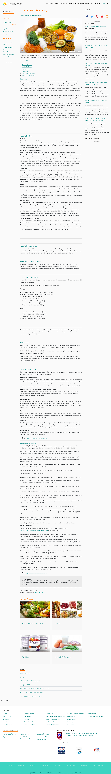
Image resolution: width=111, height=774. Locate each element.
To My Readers (25, 685)
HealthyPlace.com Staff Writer (31, 15)
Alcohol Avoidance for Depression (32, 692)
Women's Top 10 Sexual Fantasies (95, 27)
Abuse (5, 714)
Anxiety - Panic (7, 725)
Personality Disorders (52, 725)
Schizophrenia (71, 719)
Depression (27, 716)
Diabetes (27, 719)
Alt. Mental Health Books (8, 48)
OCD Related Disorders (53, 719)
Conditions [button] (49, 3)
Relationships (71, 716)
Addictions (6, 719)
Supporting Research (28, 75)
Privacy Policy (71, 765)
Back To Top (4, 700)
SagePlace (6, 29)
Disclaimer (84, 765)
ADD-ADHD (7, 716)
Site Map (9, 765)
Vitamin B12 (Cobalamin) (63, 657)
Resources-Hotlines (8, 54)
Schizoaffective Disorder (96, 716)
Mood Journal (41, 740)
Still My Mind (6, 34)
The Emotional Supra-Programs (31, 696)
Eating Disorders (29, 725)
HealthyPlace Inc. (40, 773)
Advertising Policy (98, 765)
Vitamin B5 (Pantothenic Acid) (33, 623)
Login (103, 3)
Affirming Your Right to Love (30, 681)
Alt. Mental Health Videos (8, 44)
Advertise (45, 765)
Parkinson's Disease (52, 722)
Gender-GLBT (50, 714)
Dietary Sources (27, 65)
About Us (21, 765)
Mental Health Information (24, 735)
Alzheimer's (6, 722)
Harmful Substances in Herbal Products (34, 688)
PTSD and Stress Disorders (75, 714)
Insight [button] (70, 3)
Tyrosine (57, 623)
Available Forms (27, 67)
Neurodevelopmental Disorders (55, 716)
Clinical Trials (6, 52)
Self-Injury (70, 725)
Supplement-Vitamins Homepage (36, 438)
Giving (22, 677)
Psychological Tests (86, 3)
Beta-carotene (25, 673)
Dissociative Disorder (30, 722)
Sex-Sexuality (92, 714)
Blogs (77, 3)
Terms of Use (57, 765)
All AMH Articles (7, 22)
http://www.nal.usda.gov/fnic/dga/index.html (34, 531)
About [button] (97, 3)
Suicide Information (8, 57)
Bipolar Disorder (29, 714)
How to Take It (26, 69)
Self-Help (70, 722)
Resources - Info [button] (60, 3)
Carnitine (25, 657)
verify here (89, 735)
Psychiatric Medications (10, 737)
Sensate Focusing (8, 31)
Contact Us (33, 765)
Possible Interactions (28, 73)
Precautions (25, 71)
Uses (23, 63)
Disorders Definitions (9, 734)
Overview (25, 61)
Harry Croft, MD (39, 592)
